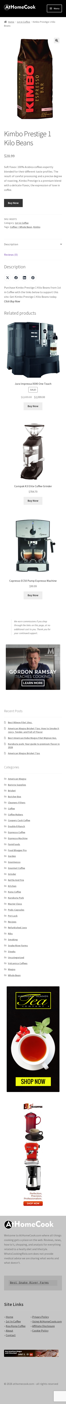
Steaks (11, 951)
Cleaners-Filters (16, 802)
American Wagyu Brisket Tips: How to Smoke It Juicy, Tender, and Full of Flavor (33, 730)
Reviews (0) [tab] (11, 254)
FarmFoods (14, 844)
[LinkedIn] (24, 277)
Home (11, 21)
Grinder (12, 874)
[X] (7, 277)
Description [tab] (11, 244)
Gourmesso (14, 862)
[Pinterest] (32, 277)
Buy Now (13, 203)
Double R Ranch (16, 826)
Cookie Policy (40, 1330)
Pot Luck (12, 915)
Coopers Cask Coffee (19, 820)
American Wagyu (17, 778)
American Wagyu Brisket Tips (24, 753)
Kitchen (12, 886)
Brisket (12, 790)
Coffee (11, 808)
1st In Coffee (13, 1321)
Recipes (12, 921)
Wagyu (11, 969)
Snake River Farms (18, 945)
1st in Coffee (23, 21)
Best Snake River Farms (29, 1282)
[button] (56, 40)
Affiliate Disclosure (43, 1326)
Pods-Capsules (16, 909)
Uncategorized (16, 957)
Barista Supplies (17, 784)
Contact (11, 1335)
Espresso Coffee (16, 832)
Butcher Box (14, 796)
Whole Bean (14, 975)
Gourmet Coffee (16, 868)
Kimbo (36, 227)
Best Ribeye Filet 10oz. (20, 722)
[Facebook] (16, 277)
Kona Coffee (14, 891)
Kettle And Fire (16, 880)
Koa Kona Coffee (16, 1326)
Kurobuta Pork (16, 897)
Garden (12, 856)
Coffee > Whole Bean (21, 227)
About (9, 1330)
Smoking (13, 939)
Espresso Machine (17, 838)
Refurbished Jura (17, 927)
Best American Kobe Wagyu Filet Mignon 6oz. (32, 738)
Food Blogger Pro (17, 850)
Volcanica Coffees (17, 963)
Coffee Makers (15, 814)
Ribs (10, 933)
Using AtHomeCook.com (47, 1321)
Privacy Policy (40, 1317)
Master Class (15, 903)
